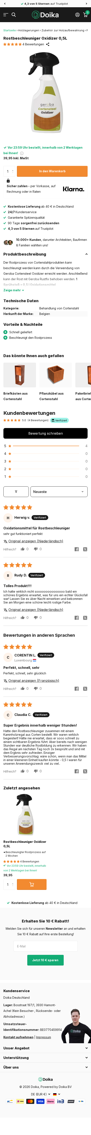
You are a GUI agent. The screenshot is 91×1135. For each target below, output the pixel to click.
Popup (21, 153)
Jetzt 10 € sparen (45, 960)
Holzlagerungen (28, 30)
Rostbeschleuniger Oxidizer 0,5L (24, 844)
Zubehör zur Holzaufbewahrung (62, 30)
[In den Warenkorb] (32, 884)
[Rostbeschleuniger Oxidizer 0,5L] (25, 814)
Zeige (12, 290)
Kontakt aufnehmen (18, 1037)
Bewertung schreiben (45, 433)
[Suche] (14, 15)
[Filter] (16, 491)
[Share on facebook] (76, 549)
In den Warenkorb (52, 171)
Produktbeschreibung (24, 254)
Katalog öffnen (5, 15)
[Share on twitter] (85, 549)
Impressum (43, 1037)
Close (45, 1048)
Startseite (9, 30)
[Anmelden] (77, 15)
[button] (4, 3)
